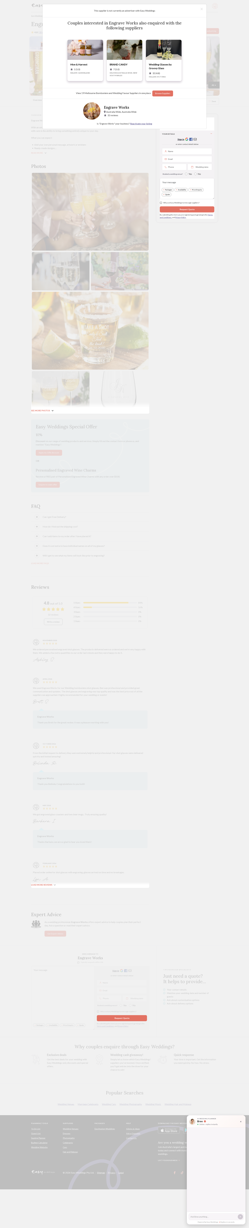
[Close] (201, 9)
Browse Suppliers (162, 93)
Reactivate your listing (141, 123)
